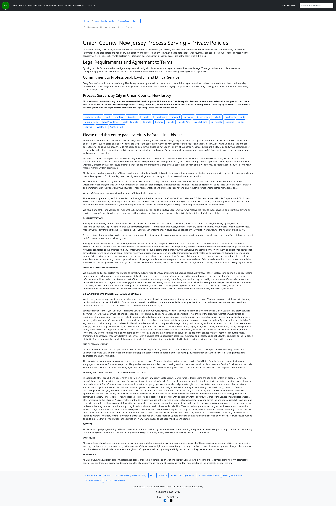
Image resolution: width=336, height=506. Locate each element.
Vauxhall (89, 126)
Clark (108, 117)
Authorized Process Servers (57, 5)
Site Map (162, 475)
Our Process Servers (115, 480)
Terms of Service (93, 480)
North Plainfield (130, 121)
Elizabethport (160, 117)
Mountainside (91, 121)
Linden (243, 117)
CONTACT (90, 5)
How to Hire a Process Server (27, 5)
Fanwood (175, 117)
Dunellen (131, 117)
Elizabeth (144, 117)
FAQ (152, 475)
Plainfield (146, 121)
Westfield (101, 126)
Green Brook (203, 117)
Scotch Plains (200, 121)
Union (241, 121)
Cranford (119, 117)
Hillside (217, 117)
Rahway (159, 121)
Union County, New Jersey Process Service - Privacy (117, 21)
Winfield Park (117, 126)
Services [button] (77, 5)
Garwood (188, 117)
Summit (230, 121)
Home (86, 21)
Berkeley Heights (93, 117)
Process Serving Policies (183, 475)
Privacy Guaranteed (233, 475)
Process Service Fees (209, 475)
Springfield (216, 121)
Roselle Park (184, 121)
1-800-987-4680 (287, 5)
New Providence (110, 121)
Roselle (170, 121)
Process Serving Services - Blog (131, 475)
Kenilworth (230, 117)
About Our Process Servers (98, 475)
